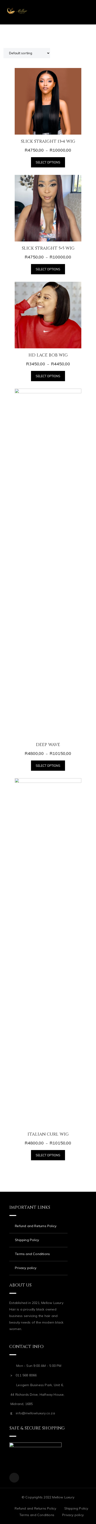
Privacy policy (25, 1268)
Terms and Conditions (32, 1254)
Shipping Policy (27, 1240)
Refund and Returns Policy (35, 1226)
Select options (48, 162)
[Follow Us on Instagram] (14, 1478)
